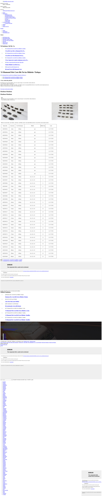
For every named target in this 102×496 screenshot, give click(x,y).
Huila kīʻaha (7, 21)
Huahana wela (26, 341)
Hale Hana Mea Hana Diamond (12, 342)
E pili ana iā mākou (6, 22)
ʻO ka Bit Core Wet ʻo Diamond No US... (15, 51)
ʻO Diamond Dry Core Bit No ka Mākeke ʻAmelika (12, 259)
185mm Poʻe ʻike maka (23, 342)
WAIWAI (2, 326)
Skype (1, 345)
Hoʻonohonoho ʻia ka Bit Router (13, 306)
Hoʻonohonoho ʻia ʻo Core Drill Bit (34, 342)
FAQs (4, 25)
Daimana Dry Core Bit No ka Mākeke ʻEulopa (16, 297)
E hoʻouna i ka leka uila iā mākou (6, 89)
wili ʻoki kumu (3, 342)
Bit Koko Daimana (45, 342)
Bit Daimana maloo (8, 15)
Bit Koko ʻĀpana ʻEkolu (9, 16)
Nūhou (4, 24)
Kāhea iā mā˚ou (6, 26)
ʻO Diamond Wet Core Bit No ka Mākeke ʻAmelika (12, 260)
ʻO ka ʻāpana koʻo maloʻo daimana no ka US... (16, 60)
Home (4, 12)
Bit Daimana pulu (8, 14)
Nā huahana (5, 13)
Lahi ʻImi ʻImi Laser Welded (10, 17)
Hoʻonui (6, 19)
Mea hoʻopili (7, 20)
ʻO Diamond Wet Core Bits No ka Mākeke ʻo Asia (17, 310)
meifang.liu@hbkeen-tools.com (9, 10)
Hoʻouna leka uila (3, 344)
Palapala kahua (32, 341)
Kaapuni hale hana (8, 23)
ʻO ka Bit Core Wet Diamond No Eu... (14, 55)
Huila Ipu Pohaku (52, 342)
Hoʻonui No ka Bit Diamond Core (13, 69)
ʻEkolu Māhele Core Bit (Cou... (12, 64)
